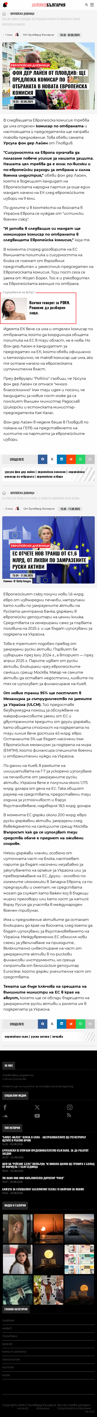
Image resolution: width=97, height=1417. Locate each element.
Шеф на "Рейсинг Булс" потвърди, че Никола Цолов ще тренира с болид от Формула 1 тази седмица (48, 1166)
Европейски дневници (30, 65)
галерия (8, 1320)
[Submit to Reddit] (71, 459)
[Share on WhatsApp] (80, 459)
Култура (8, 1367)
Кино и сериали (14, 1351)
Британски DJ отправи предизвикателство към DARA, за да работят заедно (45, 1152)
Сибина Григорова (14, 1079)
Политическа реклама (74, 1408)
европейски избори (50, 476)
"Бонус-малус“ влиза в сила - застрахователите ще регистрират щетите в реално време (44, 1139)
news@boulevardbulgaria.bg (56, 1086)
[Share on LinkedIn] (61, 459)
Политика (9, 1336)
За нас (9, 1065)
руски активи (40, 1036)
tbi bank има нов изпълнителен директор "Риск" (33, 1178)
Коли (6, 1375)
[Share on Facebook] (42, 459)
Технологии (11, 1359)
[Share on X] (52, 459)
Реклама (42, 1408)
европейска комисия (52, 472)
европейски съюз (16, 1036)
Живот (7, 1328)
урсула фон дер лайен (20, 472)
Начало (22, 1408)
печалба (57, 1036)
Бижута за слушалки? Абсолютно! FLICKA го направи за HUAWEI (43, 1189)
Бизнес (7, 1344)
